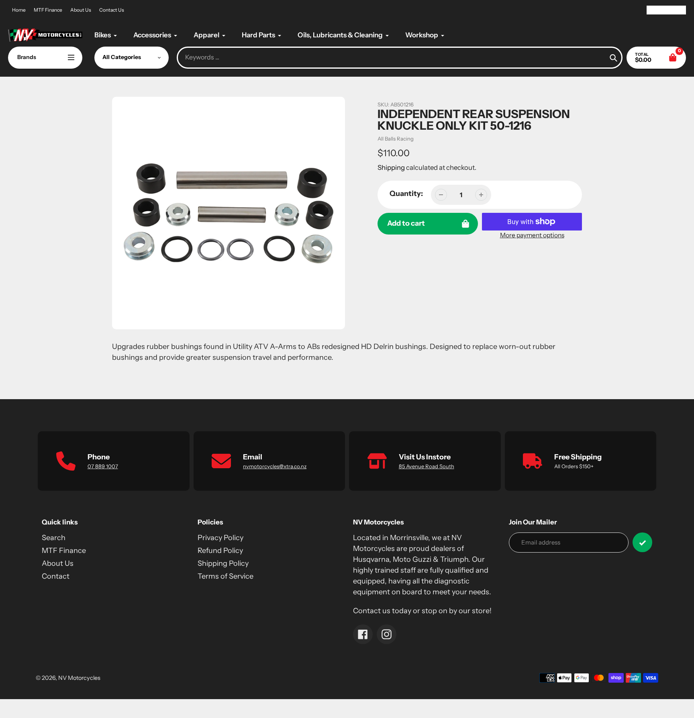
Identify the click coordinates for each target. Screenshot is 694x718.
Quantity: (406, 193)
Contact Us (111, 10)
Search (53, 537)
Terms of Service (225, 576)
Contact (55, 576)
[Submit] (642, 542)
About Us (80, 10)
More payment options (532, 235)
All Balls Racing (396, 138)
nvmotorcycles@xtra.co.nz (274, 466)
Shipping (391, 167)
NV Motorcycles (79, 677)
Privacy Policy (220, 537)
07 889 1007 (103, 466)
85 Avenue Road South (426, 466)
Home (19, 10)
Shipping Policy (223, 563)
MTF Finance (48, 10)
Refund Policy (220, 550)
